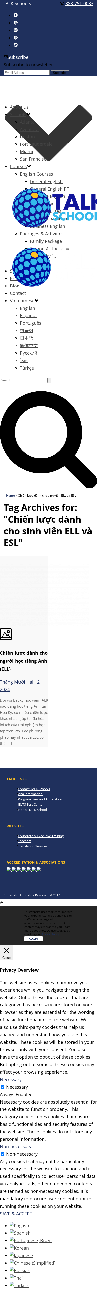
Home (10, 495)
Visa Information (30, 794)
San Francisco (34, 159)
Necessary (17, 1087)
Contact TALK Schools (34, 789)
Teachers (24, 841)
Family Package (46, 241)
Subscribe (18, 57)
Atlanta (27, 122)
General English (46, 181)
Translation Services (32, 846)
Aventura (29, 129)
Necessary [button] (11, 1079)
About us (19, 107)
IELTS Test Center (31, 804)
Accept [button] (33, 938)
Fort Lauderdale (36, 144)
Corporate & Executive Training (41, 836)
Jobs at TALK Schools (33, 809)
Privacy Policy (50, 934)
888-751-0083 (79, 3)
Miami (26, 151)
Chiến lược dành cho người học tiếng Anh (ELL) (24, 661)
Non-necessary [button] (15, 1146)
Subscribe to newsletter (28, 65)
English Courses (36, 174)
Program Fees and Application (40, 799)
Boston (27, 137)
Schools (18, 114)
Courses (18, 166)
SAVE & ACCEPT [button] (16, 1214)
